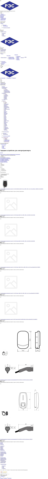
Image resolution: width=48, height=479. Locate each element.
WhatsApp (3, 35)
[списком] (1, 162)
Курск (5, 118)
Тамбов (5, 129)
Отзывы (1, 448)
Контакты (2, 449)
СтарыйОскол (6, 128)
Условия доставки (3, 452)
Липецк (5, 119)
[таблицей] (2, 162)
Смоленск (5, 125)
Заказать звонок (6, 141)
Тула (5, 110)
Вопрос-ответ (2, 460)
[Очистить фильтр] (1, 175)
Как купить (6, 89)
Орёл (5, 121)
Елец (5, 115)
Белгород (5, 111)
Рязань (5, 123)
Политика (2, 455)
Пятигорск (6, 122)
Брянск (5, 112)
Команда (1, 447)
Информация (2, 450)
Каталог (1, 442)
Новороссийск (6, 120)
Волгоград (6, 113)
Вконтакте (4, 33)
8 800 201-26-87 (2, 84)
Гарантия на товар (3, 453)
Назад (6, 102)
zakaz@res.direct (3, 31)
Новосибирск (6, 106)
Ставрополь (6, 127)
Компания (5, 94)
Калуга (5, 117)
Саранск (5, 124)
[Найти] (1, 13)
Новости (1, 446)
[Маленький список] (0, 163)
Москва (5, 105)
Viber (3, 34)
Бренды (1, 443)
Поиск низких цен (3, 475)
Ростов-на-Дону (6, 107)
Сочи (5, 126)
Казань (5, 116)
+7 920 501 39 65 (3, 18)
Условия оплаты (3, 451)
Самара (5, 108)
